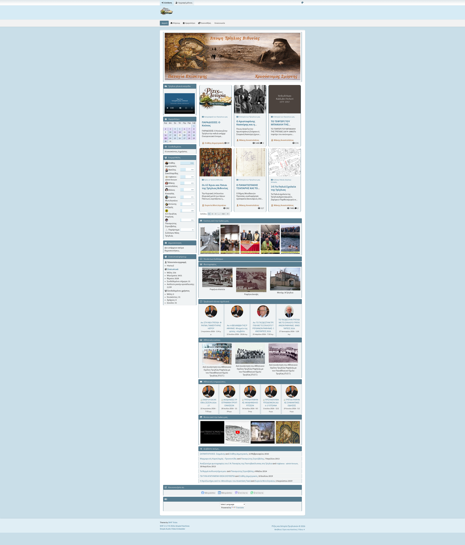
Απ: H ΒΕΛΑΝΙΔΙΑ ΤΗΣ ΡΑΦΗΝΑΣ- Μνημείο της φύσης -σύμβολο (237, 328)
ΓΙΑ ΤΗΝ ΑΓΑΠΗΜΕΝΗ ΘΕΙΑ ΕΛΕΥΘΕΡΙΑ (217, 476)
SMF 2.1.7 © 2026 (167, 526)
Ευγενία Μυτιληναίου (215, 205)
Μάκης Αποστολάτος (249, 140)
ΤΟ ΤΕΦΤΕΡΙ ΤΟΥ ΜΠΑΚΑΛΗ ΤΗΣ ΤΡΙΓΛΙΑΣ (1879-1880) (283, 124)
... (219, 214)
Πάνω (300, 529)
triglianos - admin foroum (287, 463)
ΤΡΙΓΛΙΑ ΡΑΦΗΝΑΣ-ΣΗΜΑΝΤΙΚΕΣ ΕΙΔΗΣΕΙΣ (292, 402)
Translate (240, 507)
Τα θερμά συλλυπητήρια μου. (213, 471)
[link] (208, 493)
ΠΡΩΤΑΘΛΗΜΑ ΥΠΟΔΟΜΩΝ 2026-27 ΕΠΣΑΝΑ (271, 402)
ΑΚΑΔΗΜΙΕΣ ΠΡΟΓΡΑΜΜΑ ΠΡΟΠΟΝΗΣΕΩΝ (229, 402)
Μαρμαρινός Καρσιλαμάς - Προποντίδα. (218, 458)
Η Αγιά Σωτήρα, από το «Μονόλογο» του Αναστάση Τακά (225, 481)
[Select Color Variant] (302, 2)
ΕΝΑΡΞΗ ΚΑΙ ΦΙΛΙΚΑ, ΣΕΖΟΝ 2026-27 (208, 402)
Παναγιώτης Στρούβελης (252, 458)
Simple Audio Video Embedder (172, 529)
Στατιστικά (172, 269)
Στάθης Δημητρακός (214, 143)
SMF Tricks (172, 522)
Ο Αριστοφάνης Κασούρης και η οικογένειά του (245, 124)
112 (223, 214)
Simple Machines (182, 526)
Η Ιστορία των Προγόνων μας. (249, 117)
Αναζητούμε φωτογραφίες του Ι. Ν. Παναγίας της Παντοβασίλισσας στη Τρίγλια (236, 463)
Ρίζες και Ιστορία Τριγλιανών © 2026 (288, 526)
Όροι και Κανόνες (290, 529)
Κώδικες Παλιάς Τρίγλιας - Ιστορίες (281, 181)
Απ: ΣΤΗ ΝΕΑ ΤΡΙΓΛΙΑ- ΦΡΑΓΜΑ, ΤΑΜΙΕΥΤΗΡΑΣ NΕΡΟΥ (211, 325)
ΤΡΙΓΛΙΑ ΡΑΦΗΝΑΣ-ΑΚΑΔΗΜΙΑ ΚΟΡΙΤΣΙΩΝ (250, 402)
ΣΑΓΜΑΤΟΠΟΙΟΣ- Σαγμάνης (212, 454)
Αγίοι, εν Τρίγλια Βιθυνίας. (213, 180)
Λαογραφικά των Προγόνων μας (216, 117)
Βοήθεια (278, 529)
